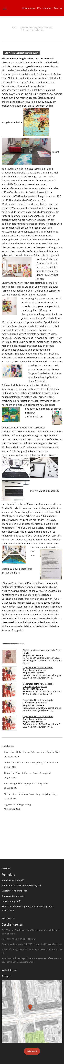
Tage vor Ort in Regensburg (17, 804)
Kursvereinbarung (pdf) (13, 895)
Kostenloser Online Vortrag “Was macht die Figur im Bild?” (32, 751)
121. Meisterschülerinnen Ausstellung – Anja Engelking (30, 793)
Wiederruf (32, 1051)
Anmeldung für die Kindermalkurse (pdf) (21, 885)
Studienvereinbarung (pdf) (14, 890)
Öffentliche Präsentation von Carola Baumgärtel (27, 772)
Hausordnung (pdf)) (11, 901)
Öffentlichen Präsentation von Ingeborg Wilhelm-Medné (31, 762)
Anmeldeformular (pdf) (13, 880)
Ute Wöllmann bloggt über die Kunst (21, 53)
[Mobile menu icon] (5, 8)
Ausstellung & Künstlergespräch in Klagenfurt (26, 783)
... (28, 662)
